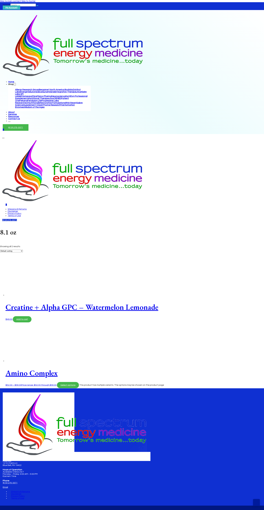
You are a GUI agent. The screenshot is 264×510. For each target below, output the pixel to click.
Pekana (23, 100)
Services (12, 114)
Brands (3, 247)
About (11, 112)
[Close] (9, 121)
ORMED (57, 98)
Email (5, 487)
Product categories (10, 263)
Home (11, 82)
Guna (44, 92)
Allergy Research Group (27, 89)
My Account (11, 7)
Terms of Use (14, 216)
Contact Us (14, 119)
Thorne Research (51, 105)
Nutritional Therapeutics (41, 98)
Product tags (6, 276)
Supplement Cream (33, 105)
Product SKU (6, 283)
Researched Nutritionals (27, 103)
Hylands (51, 92)
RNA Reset (70, 103)
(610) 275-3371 (15, 127)
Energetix (25, 92)
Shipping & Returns (17, 209)
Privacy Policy (14, 213)
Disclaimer (13, 211)
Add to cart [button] (22, 319)
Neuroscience (59, 96)
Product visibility (8, 250)
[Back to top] (256, 502)
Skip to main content (10, 1)
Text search (6, 244)
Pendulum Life (34, 100)
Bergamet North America (52, 89)
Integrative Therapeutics (68, 92)
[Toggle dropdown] (15, 84)
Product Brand (7, 281)
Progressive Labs (50, 100)
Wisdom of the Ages (34, 107)
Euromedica (36, 92)
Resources (13, 116)
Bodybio (69, 89)
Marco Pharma (44, 96)
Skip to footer (28, 1)
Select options (68, 385)
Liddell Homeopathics (26, 96)
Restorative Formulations (52, 103)
